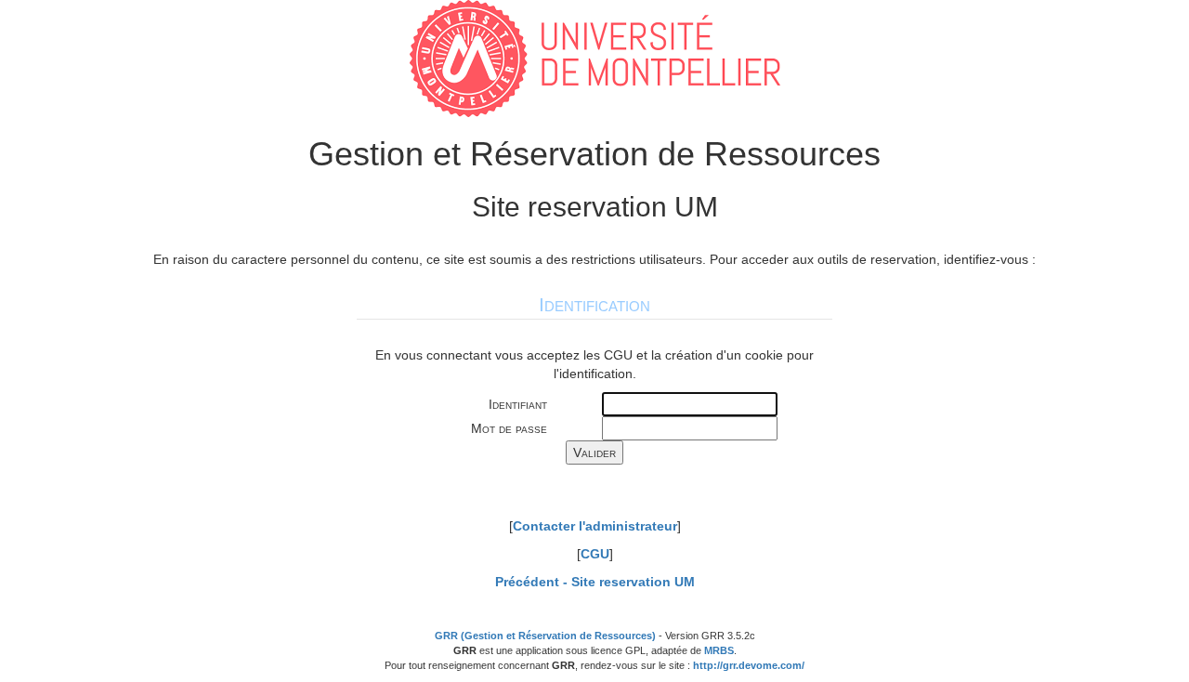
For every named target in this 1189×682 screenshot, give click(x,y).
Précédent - (595, 581)
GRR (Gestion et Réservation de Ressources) (545, 635)
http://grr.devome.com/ (748, 665)
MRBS (719, 650)
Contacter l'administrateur (595, 525)
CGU (595, 553)
